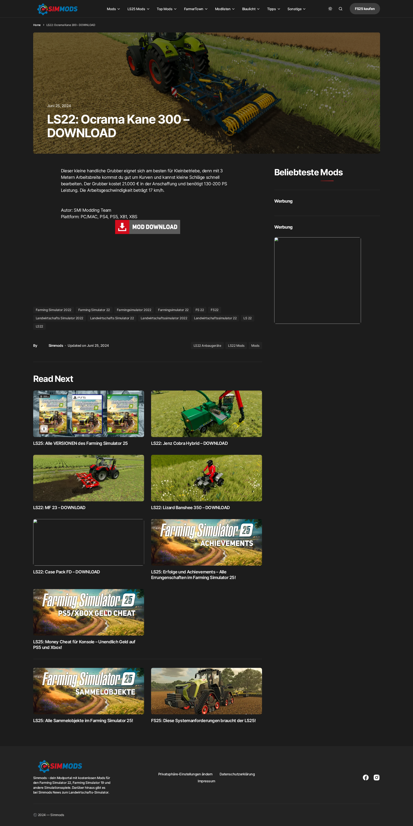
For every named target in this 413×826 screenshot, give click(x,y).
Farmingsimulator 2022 (134, 310)
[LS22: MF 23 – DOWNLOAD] (88, 478)
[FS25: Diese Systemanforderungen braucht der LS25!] (206, 691)
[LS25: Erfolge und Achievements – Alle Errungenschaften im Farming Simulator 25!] (206, 542)
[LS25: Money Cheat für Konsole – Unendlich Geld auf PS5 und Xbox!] (88, 612)
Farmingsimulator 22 (173, 310)
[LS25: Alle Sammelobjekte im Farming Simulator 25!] (88, 691)
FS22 (214, 310)
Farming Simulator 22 (94, 310)
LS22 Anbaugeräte (207, 346)
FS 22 (200, 310)
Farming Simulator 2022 (53, 310)
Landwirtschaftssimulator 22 (215, 318)
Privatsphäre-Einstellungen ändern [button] (185, 774)
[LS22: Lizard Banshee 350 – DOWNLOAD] (206, 478)
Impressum (206, 781)
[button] (330, 8)
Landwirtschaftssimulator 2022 (164, 318)
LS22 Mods (236, 346)
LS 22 (247, 318)
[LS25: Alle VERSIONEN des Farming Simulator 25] (88, 413)
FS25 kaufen (365, 8)
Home (37, 25)
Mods (255, 346)
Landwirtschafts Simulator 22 (112, 318)
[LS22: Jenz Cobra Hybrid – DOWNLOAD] (206, 413)
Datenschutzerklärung (237, 774)
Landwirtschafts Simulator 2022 (59, 318)
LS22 (39, 326)
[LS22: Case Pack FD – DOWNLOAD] (88, 542)
